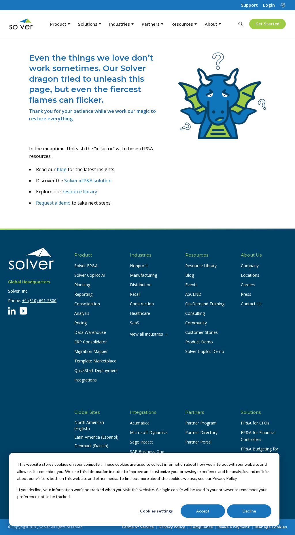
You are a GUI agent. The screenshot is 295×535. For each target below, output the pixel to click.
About (211, 24)
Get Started (267, 24)
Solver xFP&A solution (87, 180)
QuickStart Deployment (96, 370)
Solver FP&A (86, 265)
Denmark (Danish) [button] (91, 445)
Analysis (81, 313)
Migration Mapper (91, 351)
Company (250, 265)
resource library (80, 191)
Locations (250, 275)
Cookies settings (156, 510)
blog (62, 169)
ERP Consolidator (90, 342)
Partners (151, 24)
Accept (202, 510)
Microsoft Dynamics (149, 432)
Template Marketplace (95, 361)
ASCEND (193, 294)
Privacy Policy (172, 527)
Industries (119, 24)
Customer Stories (201, 332)
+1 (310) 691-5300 (39, 300)
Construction (142, 303)
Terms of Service (138, 527)
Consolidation (87, 303)
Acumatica (140, 423)
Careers (248, 284)
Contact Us (251, 303)
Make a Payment (234, 527)
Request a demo (53, 203)
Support (249, 5)
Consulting (195, 313)
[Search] (240, 24)
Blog (189, 275)
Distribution (141, 284)
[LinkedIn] (12, 311)
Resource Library (201, 265)
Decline (249, 510)
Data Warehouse (90, 332)
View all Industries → (149, 334)
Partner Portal (198, 442)
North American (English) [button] (89, 425)
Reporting (83, 294)
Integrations (85, 380)
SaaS (134, 323)
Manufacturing (143, 275)
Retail (135, 294)
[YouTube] (23, 311)
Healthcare (140, 313)
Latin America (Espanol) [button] (96, 437)
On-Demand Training (204, 303)
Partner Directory (201, 432)
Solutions (87, 24)
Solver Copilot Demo (204, 351)
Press (246, 294)
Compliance (201, 527)
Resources (182, 24)
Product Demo (199, 342)
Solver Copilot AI (89, 275)
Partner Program (201, 423)
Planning (82, 284)
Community (196, 323)
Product (58, 24)
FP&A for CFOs (255, 423)
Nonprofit (139, 265)
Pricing (80, 323)
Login (269, 5)
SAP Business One (147, 451)
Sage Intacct (141, 442)
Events (191, 284)
